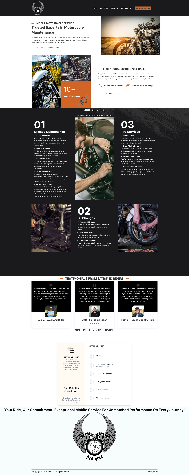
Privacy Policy (153, 472)
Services (114, 8)
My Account (126, 8)
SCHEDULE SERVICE (143, 8)
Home (95, 8)
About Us (104, 8)
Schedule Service (52, 47)
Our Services (38, 47)
